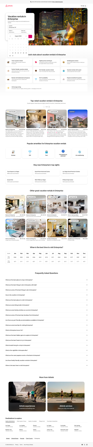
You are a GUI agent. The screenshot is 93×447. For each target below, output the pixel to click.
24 (12, 53)
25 (15, 53)
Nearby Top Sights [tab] (32, 421)
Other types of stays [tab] (21, 421)
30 (10, 55)
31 (12, 55)
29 (26, 53)
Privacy (16, 444)
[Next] (49, 107)
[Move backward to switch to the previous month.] (10, 36)
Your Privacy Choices (28, 444)
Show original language (57, 1)
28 (23, 53)
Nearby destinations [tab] (10, 421)
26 (18, 53)
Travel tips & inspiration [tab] (52, 421)
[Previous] (44, 107)
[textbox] (14, 32)
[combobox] (20, 27)
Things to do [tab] (42, 421)
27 (20, 53)
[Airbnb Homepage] (9, 6)
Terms (21, 444)
